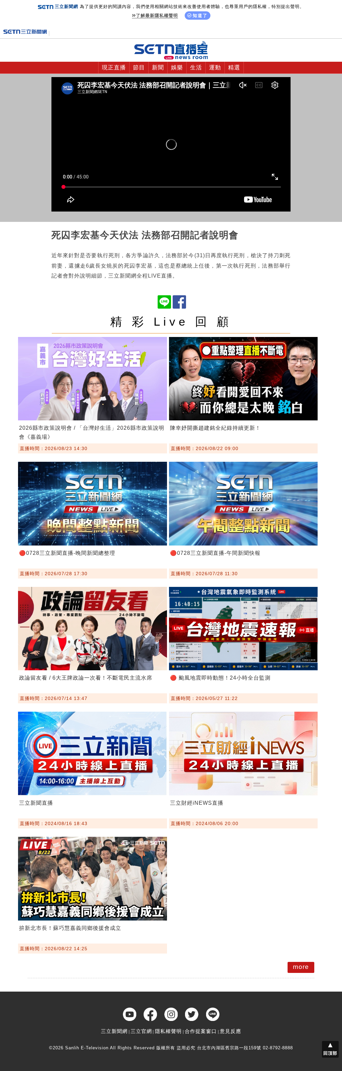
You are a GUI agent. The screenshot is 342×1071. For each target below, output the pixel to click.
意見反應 (230, 1031)
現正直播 (114, 67)
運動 (215, 67)
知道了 (200, 15)
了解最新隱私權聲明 (157, 15)
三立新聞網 (114, 1031)
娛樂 (177, 67)
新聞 (158, 67)
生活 (196, 67)
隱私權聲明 (168, 1031)
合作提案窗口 (201, 1031)
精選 (234, 67)
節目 (139, 67)
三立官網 (141, 1031)
